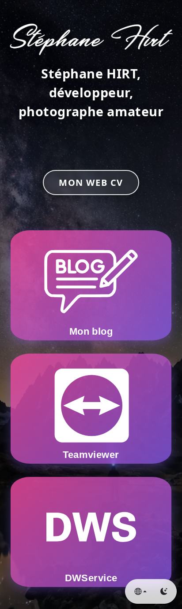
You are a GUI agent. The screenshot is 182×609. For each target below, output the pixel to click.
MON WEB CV (91, 182)
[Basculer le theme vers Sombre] (164, 591)
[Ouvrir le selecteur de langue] (140, 591)
